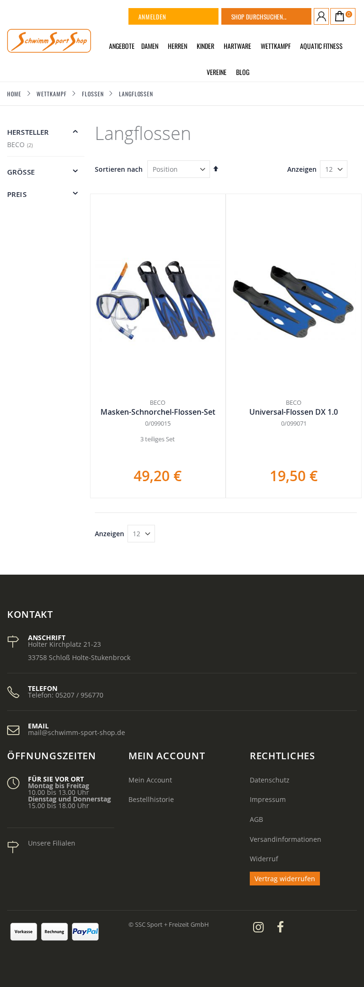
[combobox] (278, 16)
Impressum (268, 799)
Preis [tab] (17, 194)
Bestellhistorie (151, 799)
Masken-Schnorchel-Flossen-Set (157, 412)
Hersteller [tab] (28, 132)
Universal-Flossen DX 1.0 (293, 412)
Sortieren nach (119, 169)
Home (14, 94)
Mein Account (150, 779)
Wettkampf (51, 94)
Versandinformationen (285, 839)
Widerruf (264, 858)
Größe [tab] (21, 172)
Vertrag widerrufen (285, 878)
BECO (21, 144)
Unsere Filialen (51, 842)
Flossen (92, 94)
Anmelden (152, 16)
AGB (256, 819)
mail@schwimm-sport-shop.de (76, 732)
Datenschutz (270, 779)
